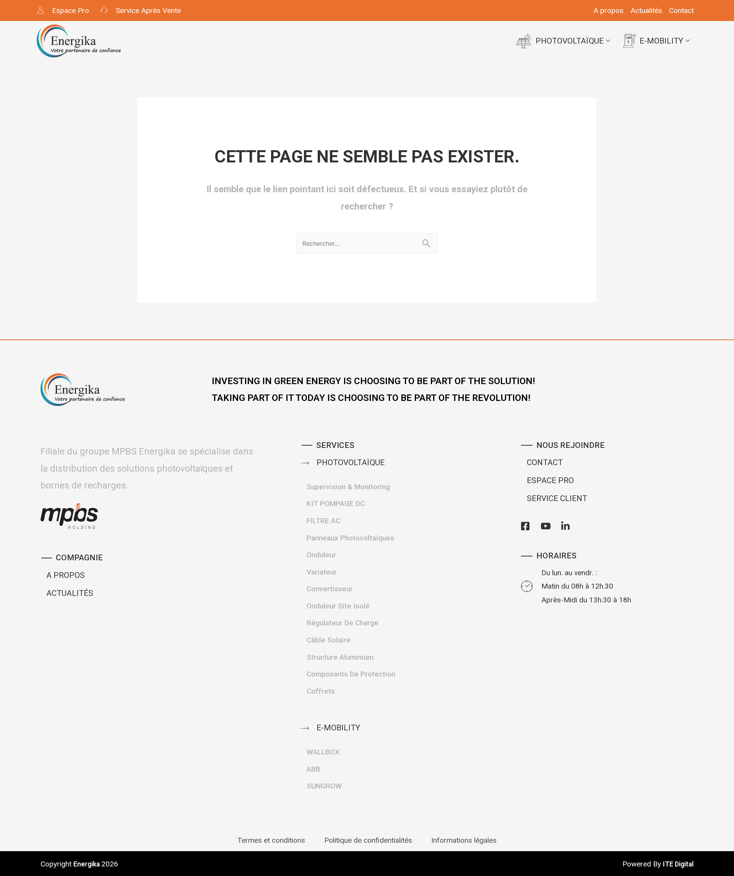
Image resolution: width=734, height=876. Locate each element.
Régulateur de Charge (342, 622)
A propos (608, 10)
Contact (681, 10)
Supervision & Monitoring (348, 486)
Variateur (322, 572)
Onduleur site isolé (338, 606)
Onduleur (321, 554)
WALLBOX (323, 752)
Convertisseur (330, 588)
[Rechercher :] (367, 242)
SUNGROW (324, 786)
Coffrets (321, 691)
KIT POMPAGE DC (336, 503)
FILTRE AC (323, 520)
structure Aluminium (340, 657)
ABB (313, 769)
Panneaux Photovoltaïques (350, 538)
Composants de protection (351, 674)
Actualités (646, 10)
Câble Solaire (329, 640)
